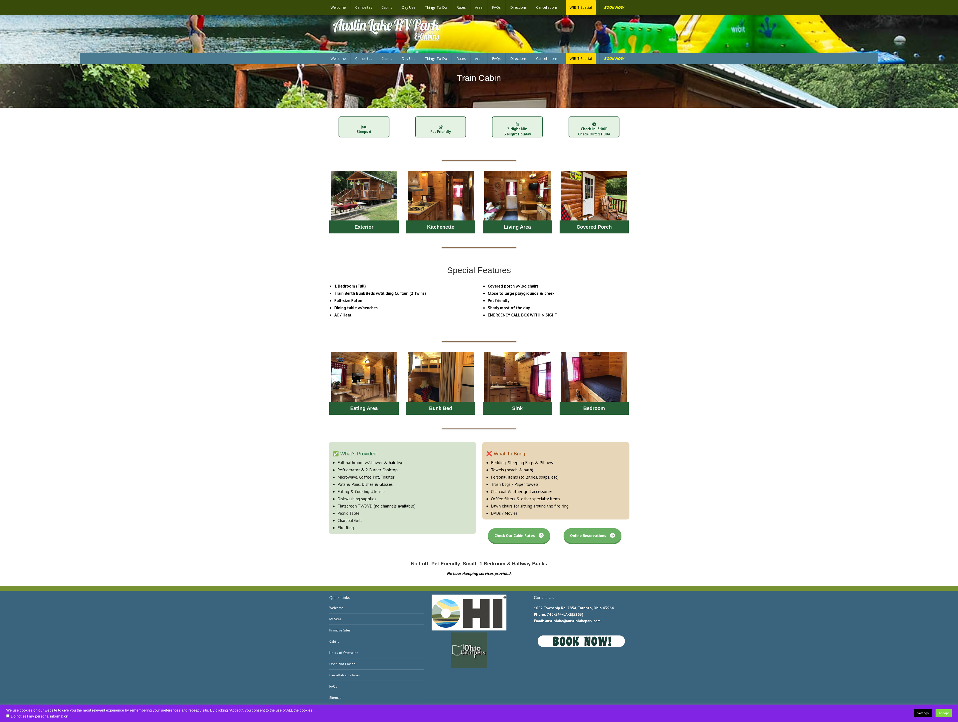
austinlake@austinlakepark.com (572, 621)
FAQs (333, 686)
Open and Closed (342, 664)
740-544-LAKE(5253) (565, 614)
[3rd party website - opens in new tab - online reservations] (581, 645)
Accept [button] (944, 713)
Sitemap (335, 697)
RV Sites (335, 619)
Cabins (334, 641)
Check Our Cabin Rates (514, 535)
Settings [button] (923, 713)
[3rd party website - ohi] (469, 629)
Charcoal (345, 520)
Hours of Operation (343, 652)
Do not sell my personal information (39, 716)
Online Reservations (588, 535)
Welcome (336, 608)
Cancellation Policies (344, 675)
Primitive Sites (340, 630)
